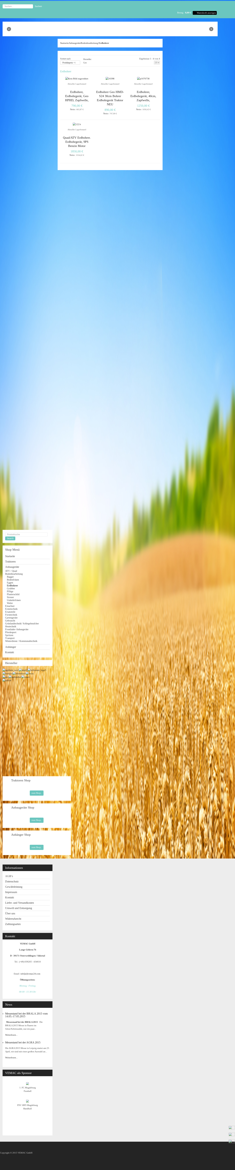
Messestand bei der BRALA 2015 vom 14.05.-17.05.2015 (26, 1015)
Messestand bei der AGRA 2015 (22, 1042)
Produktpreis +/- (69, 63)
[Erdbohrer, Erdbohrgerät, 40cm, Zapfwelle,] (143, 78)
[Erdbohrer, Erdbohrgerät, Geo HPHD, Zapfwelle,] (76, 78)
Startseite (64, 43)
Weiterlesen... (11, 1035)
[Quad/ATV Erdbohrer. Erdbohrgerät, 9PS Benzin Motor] (77, 124)
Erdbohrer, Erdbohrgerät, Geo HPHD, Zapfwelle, (77, 96)
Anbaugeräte (75, 43)
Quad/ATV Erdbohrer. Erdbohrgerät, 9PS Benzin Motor (77, 142)
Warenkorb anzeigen (206, 13)
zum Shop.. (36, 793)
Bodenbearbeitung (90, 43)
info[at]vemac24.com (30, 973)
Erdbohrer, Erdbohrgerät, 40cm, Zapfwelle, (143, 96)
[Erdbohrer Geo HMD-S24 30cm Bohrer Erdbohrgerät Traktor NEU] (110, 78)
